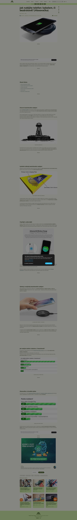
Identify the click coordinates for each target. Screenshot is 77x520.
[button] (29, 263)
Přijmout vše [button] (49, 263)
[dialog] (38, 260)
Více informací (31, 259)
